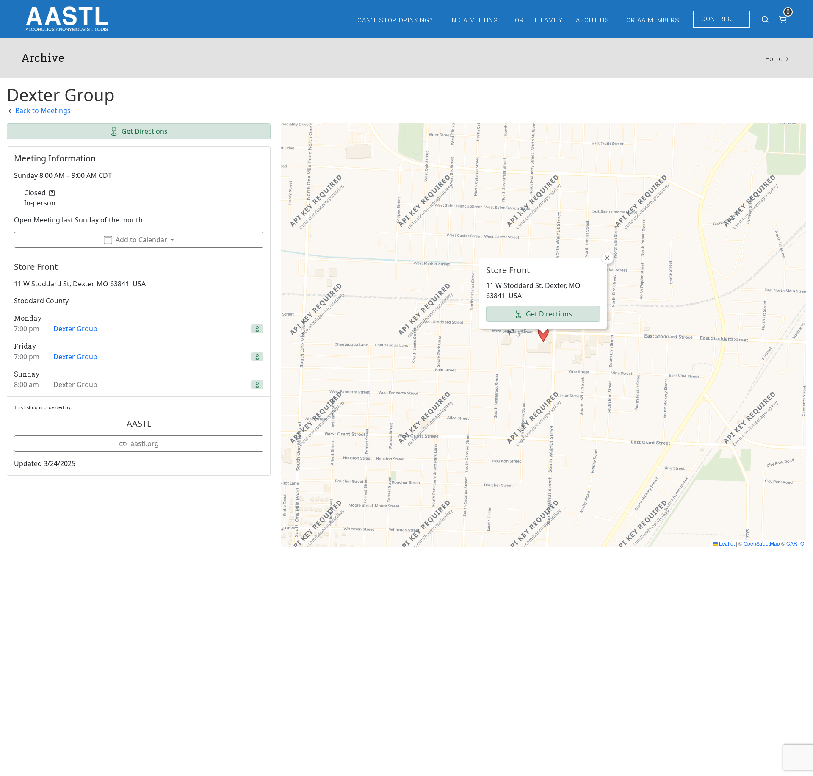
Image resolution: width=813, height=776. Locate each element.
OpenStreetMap (762, 543)
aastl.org (144, 443)
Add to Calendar (141, 239)
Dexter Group (75, 328)
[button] (543, 335)
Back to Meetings (43, 110)
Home (773, 59)
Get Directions (145, 131)
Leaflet (726, 543)
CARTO (795, 543)
